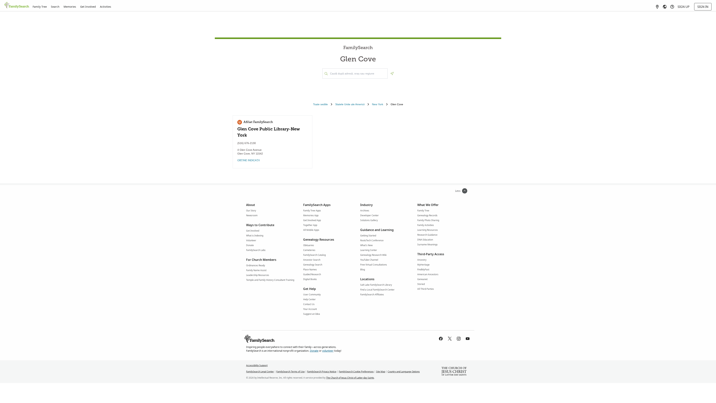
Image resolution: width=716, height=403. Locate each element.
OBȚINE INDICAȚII (248, 160)
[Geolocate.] (392, 73)
